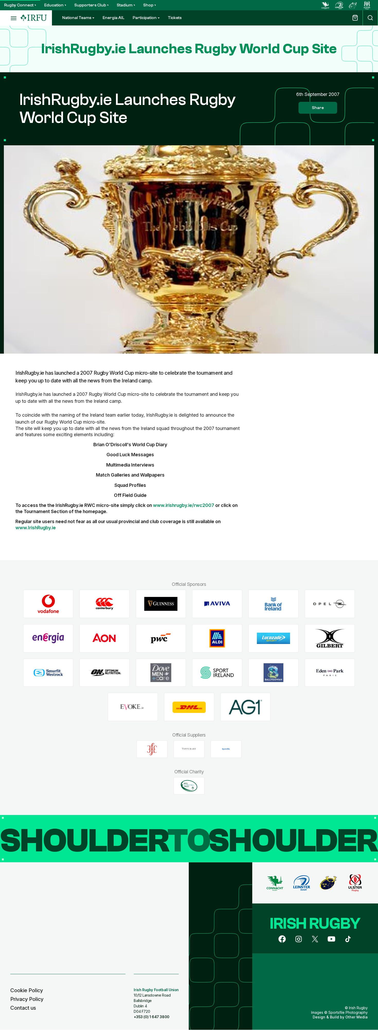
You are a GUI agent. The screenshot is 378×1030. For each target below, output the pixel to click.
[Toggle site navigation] (10, 18)
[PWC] (160, 638)
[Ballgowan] (273, 672)
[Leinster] (339, 5)
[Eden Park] (329, 672)
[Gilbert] (329, 638)
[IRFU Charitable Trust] (189, 786)
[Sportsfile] (226, 749)
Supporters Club (90, 5)
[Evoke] (132, 707)
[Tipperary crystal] (189, 749)
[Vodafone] (48, 604)
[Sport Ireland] (217, 672)
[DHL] (189, 707)
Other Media (356, 1017)
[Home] (34, 18)
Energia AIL (113, 17)
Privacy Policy (26, 999)
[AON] (104, 638)
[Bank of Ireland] (273, 604)
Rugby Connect (18, 5)
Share (318, 107)
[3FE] (152, 749)
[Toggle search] (370, 17)
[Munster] (353, 5)
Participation (145, 17)
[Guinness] (160, 604)
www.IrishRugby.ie (35, 527)
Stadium (124, 5)
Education (54, 5)
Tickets (175, 17)
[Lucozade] (273, 638)
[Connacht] (325, 5)
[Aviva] (217, 604)
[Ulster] (367, 5)
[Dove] (160, 672)
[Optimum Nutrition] (104, 672)
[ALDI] (217, 638)
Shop (148, 5)
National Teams (76, 17)
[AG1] (245, 707)
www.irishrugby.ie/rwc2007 (183, 505)
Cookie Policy (26, 990)
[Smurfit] (48, 672)
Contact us (23, 1008)
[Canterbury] (104, 604)
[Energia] (48, 638)
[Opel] (329, 604)
